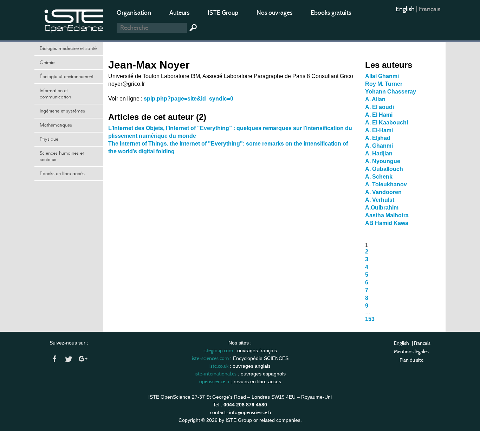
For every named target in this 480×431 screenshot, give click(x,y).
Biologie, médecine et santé (68, 48)
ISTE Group (223, 13)
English (406, 9)
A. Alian (375, 99)
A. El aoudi (379, 107)
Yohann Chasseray (390, 92)
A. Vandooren (383, 192)
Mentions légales (411, 351)
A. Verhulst (379, 200)
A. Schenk (379, 177)
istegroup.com (218, 350)
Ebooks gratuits (331, 13)
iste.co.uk (218, 366)
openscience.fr (214, 381)
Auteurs (179, 13)
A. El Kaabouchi (386, 123)
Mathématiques (56, 125)
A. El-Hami (379, 130)
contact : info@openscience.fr (240, 412)
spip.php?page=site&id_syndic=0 (188, 99)
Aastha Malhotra (387, 215)
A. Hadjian (379, 153)
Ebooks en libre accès (62, 173)
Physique (49, 139)
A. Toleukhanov (386, 184)
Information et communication (55, 94)
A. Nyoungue (382, 161)
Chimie (47, 62)
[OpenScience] (74, 19)
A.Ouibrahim (381, 208)
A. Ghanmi (379, 146)
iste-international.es (215, 374)
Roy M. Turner (383, 84)
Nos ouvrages (274, 13)
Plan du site (411, 360)
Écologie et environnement (66, 76)
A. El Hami (379, 115)
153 (370, 319)
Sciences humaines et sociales (62, 156)
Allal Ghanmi (382, 76)
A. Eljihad (377, 138)
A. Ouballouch (384, 169)
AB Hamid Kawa (386, 223)
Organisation (134, 13)
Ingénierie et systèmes (62, 111)
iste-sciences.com (210, 358)
